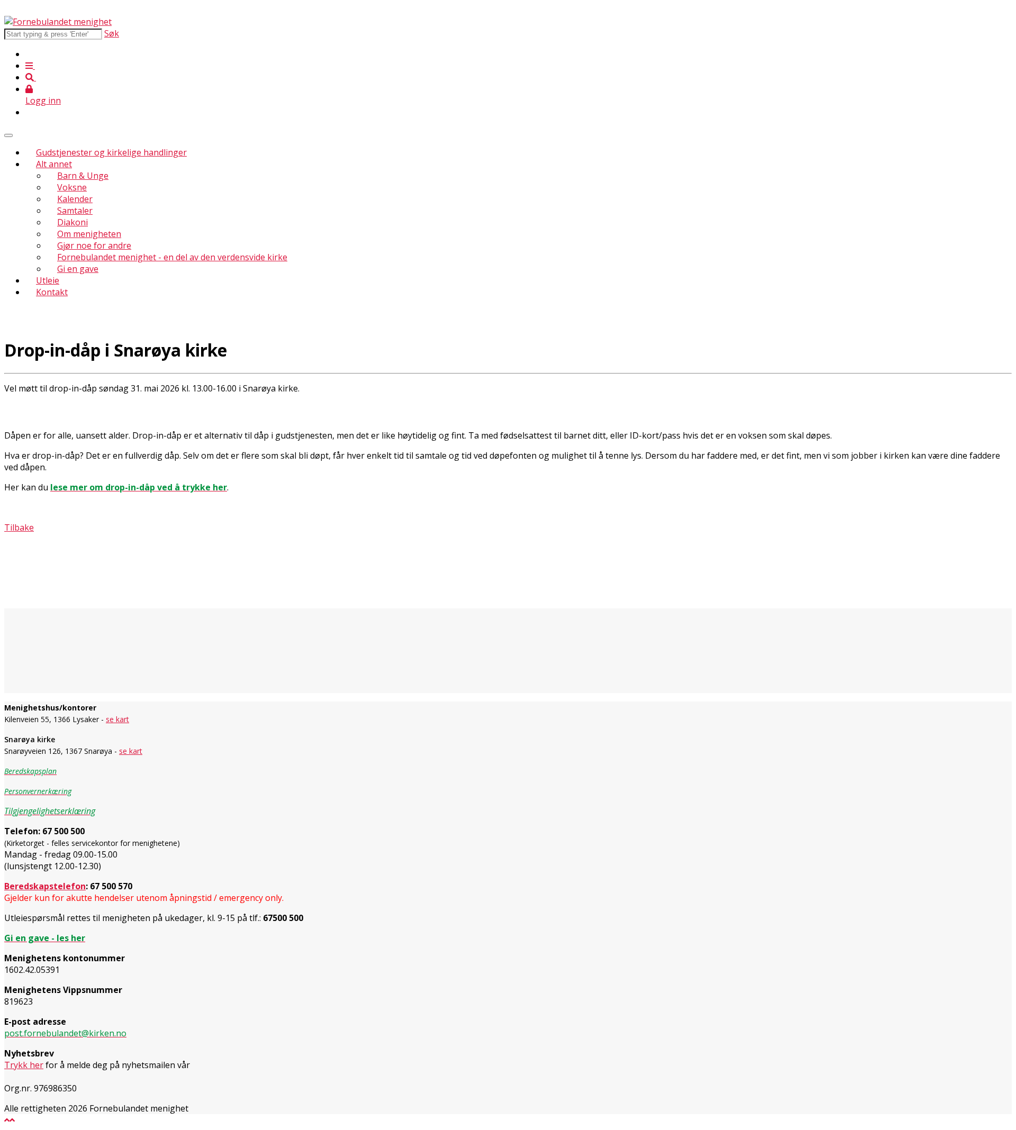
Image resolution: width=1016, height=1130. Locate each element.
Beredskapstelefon (45, 886)
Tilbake (19, 527)
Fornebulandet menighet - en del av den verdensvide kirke (172, 257)
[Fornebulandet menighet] (58, 22)
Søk (111, 33)
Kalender (75, 199)
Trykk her (23, 1065)
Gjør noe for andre (94, 245)
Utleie (47, 280)
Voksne (72, 187)
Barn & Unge (82, 175)
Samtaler (75, 210)
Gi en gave (77, 269)
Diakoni (72, 222)
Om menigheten (89, 234)
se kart (117, 719)
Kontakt (52, 292)
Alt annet (54, 164)
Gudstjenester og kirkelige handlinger (111, 152)
